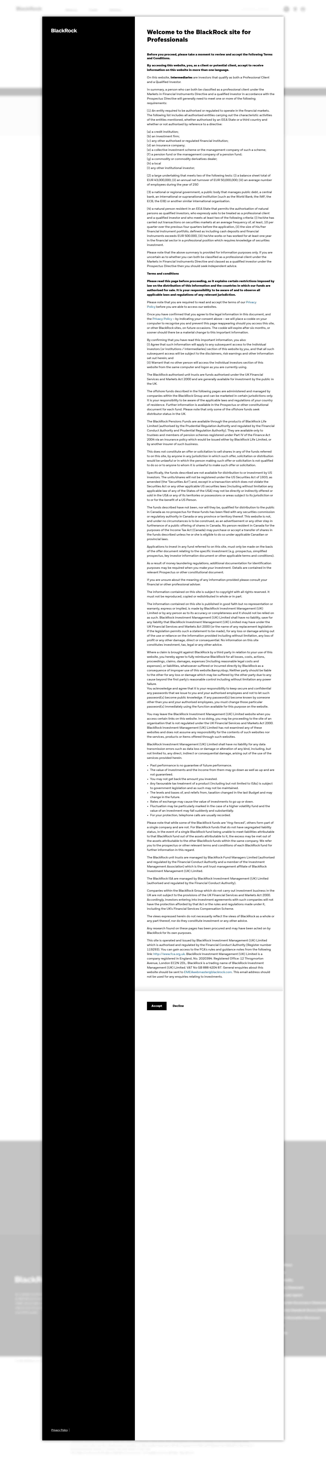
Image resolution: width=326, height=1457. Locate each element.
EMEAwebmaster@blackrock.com (208, 972)
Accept (156, 1006)
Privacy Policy (162, 319)
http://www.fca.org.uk (169, 954)
